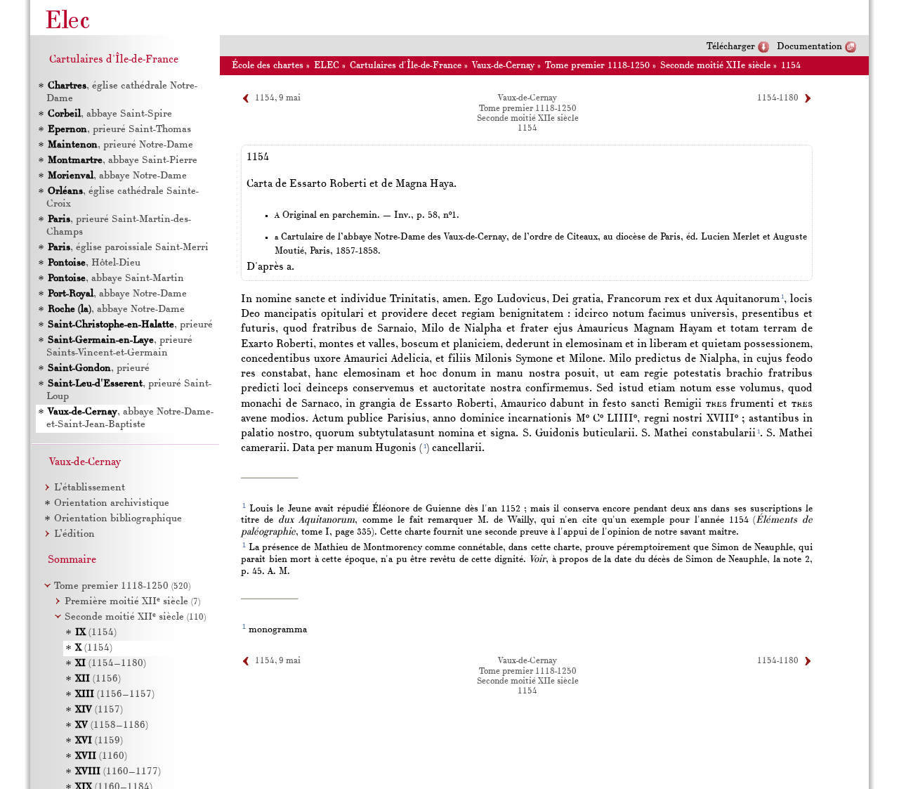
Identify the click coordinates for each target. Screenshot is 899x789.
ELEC (326, 65)
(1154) (96, 632)
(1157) (99, 710)
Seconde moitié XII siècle (135, 617)
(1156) (98, 679)
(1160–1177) (118, 772)
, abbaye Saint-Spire (110, 114)
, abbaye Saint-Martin (116, 278)
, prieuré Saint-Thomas (119, 129)
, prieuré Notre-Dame (120, 145)
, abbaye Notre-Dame (117, 176)
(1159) (99, 741)
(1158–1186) (111, 725)
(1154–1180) (110, 663)
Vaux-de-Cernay (503, 65)
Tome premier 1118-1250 (597, 65)
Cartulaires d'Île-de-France (405, 65)
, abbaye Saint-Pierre (122, 160)
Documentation (809, 46)
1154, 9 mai (278, 98)
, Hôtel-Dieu (94, 263)
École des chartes (267, 65)
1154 (791, 65)
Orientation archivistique (111, 503)
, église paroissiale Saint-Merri (128, 247)
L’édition (74, 534)
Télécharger (731, 46)
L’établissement (89, 488)
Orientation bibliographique (118, 519)
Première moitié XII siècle (132, 601)
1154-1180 (778, 98)
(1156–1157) (115, 694)
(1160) (101, 756)
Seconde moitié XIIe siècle (715, 65)
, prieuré (130, 325)
